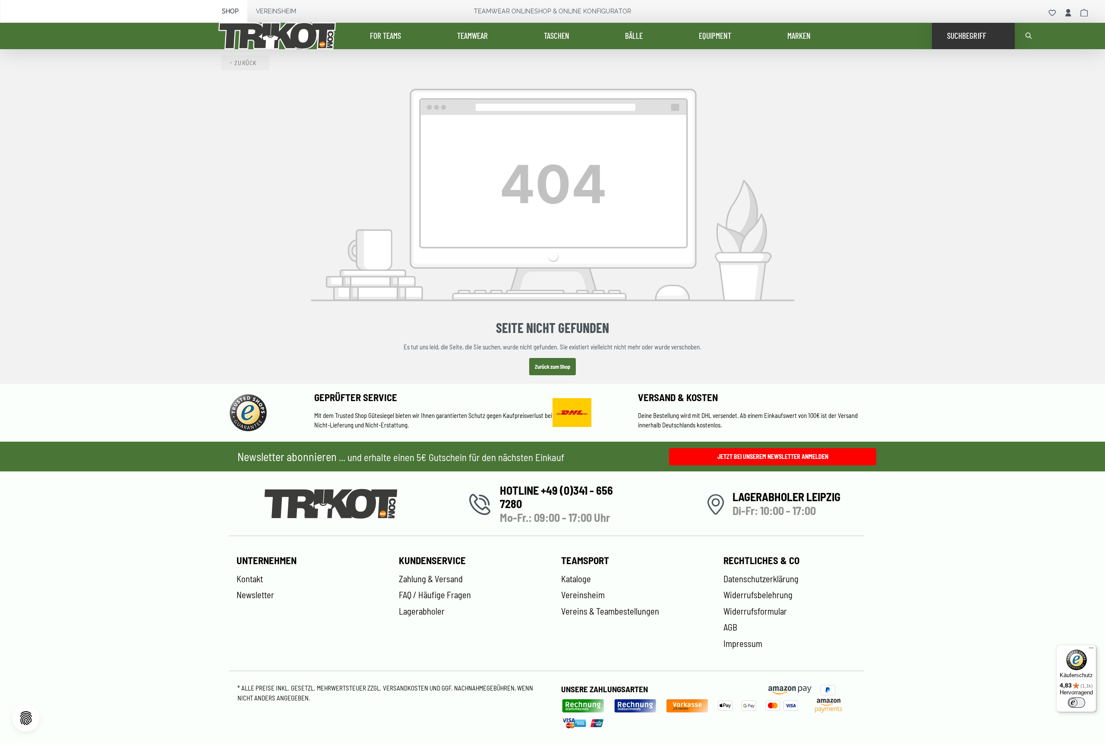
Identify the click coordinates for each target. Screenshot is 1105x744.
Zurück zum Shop (552, 367)
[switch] (1076, 702)
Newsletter (255, 595)
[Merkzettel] (1052, 13)
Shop (230, 11)
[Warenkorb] (1084, 13)
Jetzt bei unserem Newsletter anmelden (772, 456)
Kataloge (576, 579)
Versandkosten (406, 688)
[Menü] (1091, 650)
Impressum (742, 643)
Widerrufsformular (755, 611)
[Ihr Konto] (1068, 13)
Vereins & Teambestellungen (610, 611)
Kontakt (250, 579)
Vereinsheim (276, 11)
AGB (730, 627)
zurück (245, 62)
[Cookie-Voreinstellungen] (26, 718)
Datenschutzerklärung (761, 579)
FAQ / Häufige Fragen (435, 595)
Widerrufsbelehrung (757, 595)
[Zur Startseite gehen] (283, 36)
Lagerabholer (422, 611)
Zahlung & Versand (431, 579)
